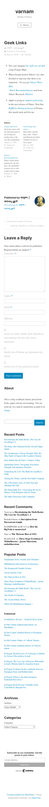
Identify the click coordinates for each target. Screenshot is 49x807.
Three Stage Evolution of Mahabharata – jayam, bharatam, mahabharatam (23, 541)
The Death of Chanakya (14, 595)
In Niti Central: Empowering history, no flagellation (20, 625)
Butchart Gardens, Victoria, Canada (27, 226)
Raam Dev (36, 798)
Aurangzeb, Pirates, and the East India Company (24, 478)
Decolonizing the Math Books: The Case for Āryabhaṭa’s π (22, 440)
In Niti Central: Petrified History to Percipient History (23, 633)
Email (8, 307)
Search (39, 422)
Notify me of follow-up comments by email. (23, 354)
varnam (24, 11)
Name (8, 296)
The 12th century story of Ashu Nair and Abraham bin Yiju (21, 484)
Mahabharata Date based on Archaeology (21, 563)
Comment (10, 253)
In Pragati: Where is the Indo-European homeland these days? (20, 678)
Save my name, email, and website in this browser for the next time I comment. (24, 338)
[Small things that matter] (32, 138)
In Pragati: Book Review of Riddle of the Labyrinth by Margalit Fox (21, 685)
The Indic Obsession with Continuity (19, 496)
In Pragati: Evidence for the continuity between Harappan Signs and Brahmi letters (23, 670)
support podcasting (34, 100)
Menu (25, 25)
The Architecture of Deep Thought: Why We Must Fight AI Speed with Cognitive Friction (22, 454)
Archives (7, 703)
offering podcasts (25, 108)
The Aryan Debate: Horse (15, 599)
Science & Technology (16, 51)
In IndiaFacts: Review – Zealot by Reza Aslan (23, 619)
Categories (8, 722)
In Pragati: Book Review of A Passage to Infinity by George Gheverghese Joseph (24, 654)
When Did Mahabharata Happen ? (18, 603)
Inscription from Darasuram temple (20, 521)
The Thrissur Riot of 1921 (24, 534)
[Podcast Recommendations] (13, 166)
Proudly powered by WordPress (20, 795)
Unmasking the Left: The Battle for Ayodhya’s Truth (23, 472)
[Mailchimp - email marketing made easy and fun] (24, 772)
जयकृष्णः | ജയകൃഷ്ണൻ (15, 48)
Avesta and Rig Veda (13, 572)
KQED (12, 108)
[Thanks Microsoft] (13, 137)
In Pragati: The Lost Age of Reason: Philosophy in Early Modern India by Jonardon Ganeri (24, 662)
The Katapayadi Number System (17, 568)
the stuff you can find (35, 65)
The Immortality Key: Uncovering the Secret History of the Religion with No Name (22, 491)
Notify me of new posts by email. (21, 366)
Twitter (7, 410)
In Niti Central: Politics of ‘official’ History (21, 640)
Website (8, 318)
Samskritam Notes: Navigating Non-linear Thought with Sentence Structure (21, 465)
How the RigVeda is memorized (21, 528)
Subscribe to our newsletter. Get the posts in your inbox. (24, 754)
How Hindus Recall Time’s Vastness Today (22, 460)
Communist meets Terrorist (19, 222)
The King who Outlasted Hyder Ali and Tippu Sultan (23, 447)
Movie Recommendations (21, 90)
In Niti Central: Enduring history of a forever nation (22, 646)
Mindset (29, 94)
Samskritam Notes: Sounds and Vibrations (21, 559)
